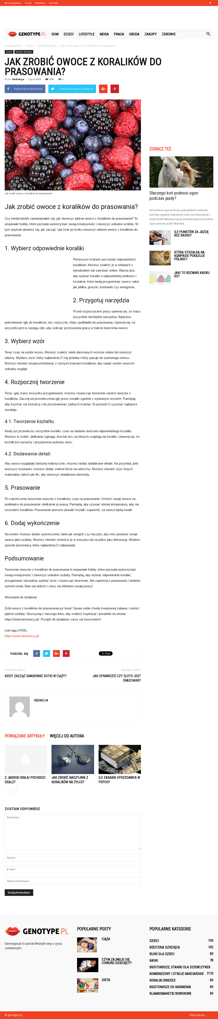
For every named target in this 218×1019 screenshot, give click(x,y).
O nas (28, 2)
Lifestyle (87, 34)
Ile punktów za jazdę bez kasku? (191, 233)
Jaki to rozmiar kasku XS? (191, 274)
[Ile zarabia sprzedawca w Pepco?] (120, 759)
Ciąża (106, 939)
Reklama (40, 2)
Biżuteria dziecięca (164, 947)
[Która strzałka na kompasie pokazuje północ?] (160, 258)
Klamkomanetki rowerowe (170, 994)
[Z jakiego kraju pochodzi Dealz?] (26, 759)
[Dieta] (87, 985)
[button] (208, 34)
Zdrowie (169, 34)
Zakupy (151, 34)
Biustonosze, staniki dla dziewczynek (179, 967)
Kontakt (53, 2)
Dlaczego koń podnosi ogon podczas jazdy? (173, 195)
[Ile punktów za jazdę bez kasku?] (160, 237)
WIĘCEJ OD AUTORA (67, 735)
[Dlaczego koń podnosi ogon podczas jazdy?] (181, 172)
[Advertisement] (109, 17)
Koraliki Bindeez (24, 51)
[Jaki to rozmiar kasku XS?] (160, 278)
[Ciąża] (87, 944)
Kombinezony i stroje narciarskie (176, 974)
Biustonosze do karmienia (170, 987)
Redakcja (18, 79)
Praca (119, 34)
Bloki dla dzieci (161, 954)
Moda (104, 34)
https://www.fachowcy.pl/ (22, 636)
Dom (55, 34)
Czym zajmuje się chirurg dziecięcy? (117, 961)
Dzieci (69, 34)
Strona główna (13, 2)
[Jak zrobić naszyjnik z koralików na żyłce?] (73, 759)
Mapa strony (197, 1015)
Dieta (106, 980)
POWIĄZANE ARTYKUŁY (25, 735)
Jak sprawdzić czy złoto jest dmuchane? (117, 678)
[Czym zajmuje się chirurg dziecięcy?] (87, 965)
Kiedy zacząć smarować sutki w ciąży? (35, 676)
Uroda (134, 34)
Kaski (153, 961)
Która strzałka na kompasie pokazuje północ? (189, 255)
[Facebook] (210, 3)
